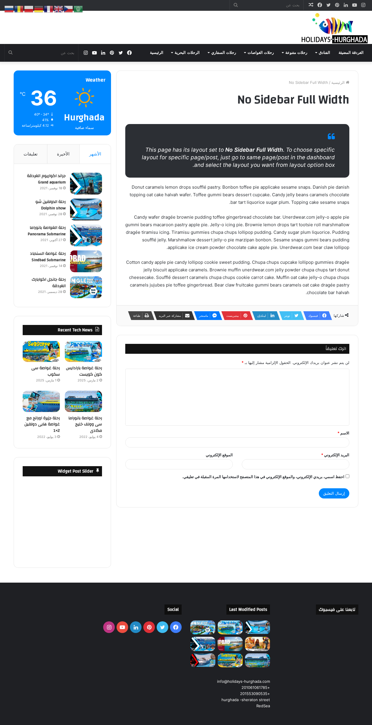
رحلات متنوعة (296, 52)
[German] (39, 8)
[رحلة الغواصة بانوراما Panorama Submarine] (86, 235)
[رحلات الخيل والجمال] (257, 644)
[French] (49, 8)
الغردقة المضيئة (351, 52)
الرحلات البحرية (187, 52)
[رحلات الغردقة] (333, 27)
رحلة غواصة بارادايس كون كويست (84, 371)
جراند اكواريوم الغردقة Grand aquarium (46, 179)
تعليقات (30, 154)
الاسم (343, 433)
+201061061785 (256, 687)
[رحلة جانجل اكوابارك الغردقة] (86, 287)
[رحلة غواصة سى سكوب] (41, 351)
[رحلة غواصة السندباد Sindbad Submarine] (86, 261)
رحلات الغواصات (261, 52)
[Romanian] (19, 8)
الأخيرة (63, 154)
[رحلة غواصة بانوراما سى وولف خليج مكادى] (83, 401)
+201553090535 (255, 693)
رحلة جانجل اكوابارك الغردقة (49, 283)
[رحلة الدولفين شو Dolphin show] (86, 209)
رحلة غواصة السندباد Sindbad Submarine (48, 257)
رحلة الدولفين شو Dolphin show (50, 205)
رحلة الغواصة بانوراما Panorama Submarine (47, 231)
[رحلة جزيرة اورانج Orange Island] (202, 660)
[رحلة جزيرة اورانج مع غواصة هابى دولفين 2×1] (41, 401)
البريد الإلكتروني (335, 454)
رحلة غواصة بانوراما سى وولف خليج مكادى (85, 424)
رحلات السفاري (223, 52)
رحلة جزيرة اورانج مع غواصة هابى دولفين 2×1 (42, 424)
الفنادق (324, 52)
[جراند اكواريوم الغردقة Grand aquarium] (86, 183)
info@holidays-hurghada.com (243, 681)
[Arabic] (78, 8)
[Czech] (69, 8)
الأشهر (95, 154)
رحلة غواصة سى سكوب (45, 371)
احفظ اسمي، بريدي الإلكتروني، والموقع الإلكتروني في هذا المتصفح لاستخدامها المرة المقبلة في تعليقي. (263, 476)
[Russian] (9, 8)
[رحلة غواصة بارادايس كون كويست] (83, 351)
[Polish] (29, 8)
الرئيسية (156, 52)
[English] (59, 8)
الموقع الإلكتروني (219, 454)
